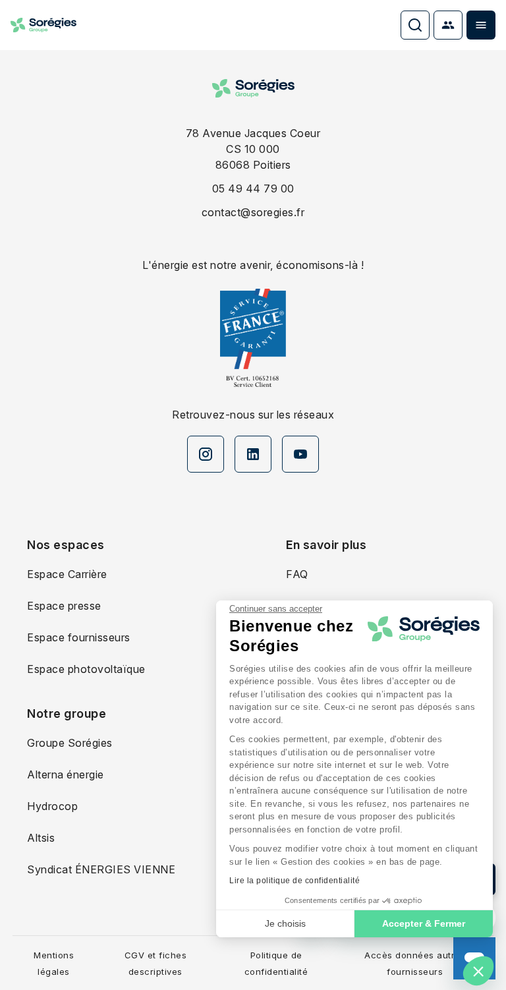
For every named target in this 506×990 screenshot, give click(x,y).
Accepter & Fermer (423, 923)
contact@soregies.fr (253, 212)
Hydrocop (52, 806)
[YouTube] (300, 454)
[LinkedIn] (253, 454)
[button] (478, 971)
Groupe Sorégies (70, 742)
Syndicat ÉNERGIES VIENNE (101, 869)
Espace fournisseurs (78, 637)
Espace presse (64, 605)
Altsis (41, 837)
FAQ (297, 574)
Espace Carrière (67, 574)
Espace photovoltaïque (86, 669)
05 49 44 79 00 (253, 188)
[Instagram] (205, 454)
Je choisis (285, 923)
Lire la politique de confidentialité (294, 880)
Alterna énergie (65, 774)
